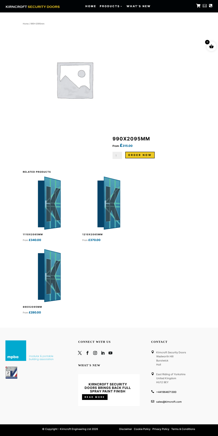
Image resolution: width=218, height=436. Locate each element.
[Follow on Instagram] (95, 353)
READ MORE (95, 397)
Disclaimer (125, 429)
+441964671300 (166, 392)
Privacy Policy (160, 429)
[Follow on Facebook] (87, 353)
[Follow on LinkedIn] (103, 353)
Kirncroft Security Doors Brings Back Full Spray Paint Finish (108, 387)
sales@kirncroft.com (169, 401)
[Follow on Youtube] (110, 353)
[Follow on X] (80, 353)
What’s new (139, 6)
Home (90, 6)
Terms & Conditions (183, 429)
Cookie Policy (142, 429)
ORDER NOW (140, 155)
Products (110, 6)
